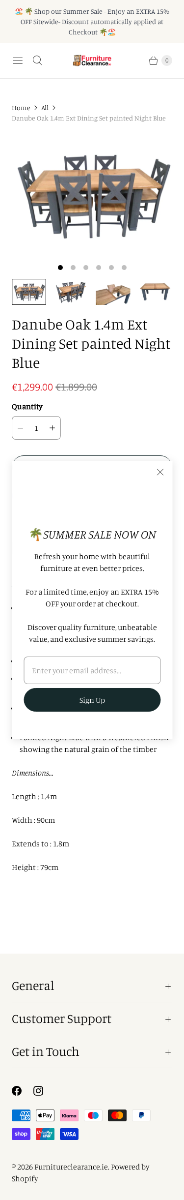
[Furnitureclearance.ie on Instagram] (44, 1091)
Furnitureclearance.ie (71, 1166)
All (45, 107)
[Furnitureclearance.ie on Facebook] (22, 1091)
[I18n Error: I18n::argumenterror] (29, 292)
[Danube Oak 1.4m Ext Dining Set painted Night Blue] (92, 195)
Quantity (27, 406)
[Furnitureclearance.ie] (92, 60)
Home (21, 107)
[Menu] (17, 60)
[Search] (37, 60)
